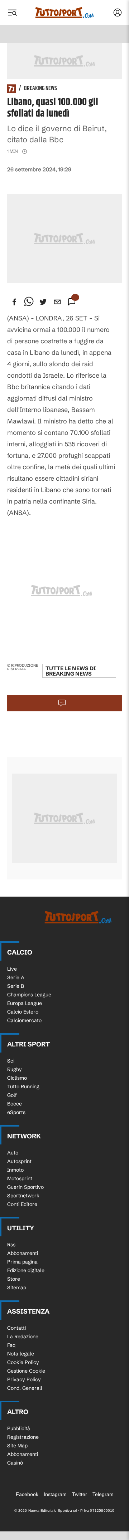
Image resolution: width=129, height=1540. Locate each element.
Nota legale (20, 1353)
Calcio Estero (22, 1012)
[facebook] (14, 302)
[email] (57, 302)
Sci (10, 1061)
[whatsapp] (29, 302)
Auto (12, 1152)
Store (13, 1279)
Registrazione (23, 1437)
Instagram (55, 1494)
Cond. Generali (24, 1388)
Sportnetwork (23, 1195)
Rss (11, 1244)
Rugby (14, 1069)
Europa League (24, 1003)
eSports (16, 1112)
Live (12, 969)
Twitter (79, 1494)
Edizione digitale (25, 1270)
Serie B (15, 986)
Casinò (15, 1463)
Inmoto (15, 1170)
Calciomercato (24, 1020)
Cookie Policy (23, 1362)
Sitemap (16, 1287)
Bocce (14, 1103)
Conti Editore (22, 1204)
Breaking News (40, 88)
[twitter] (43, 302)
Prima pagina (22, 1262)
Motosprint (19, 1178)
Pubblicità (18, 1428)
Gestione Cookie (26, 1371)
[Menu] (12, 13)
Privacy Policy (24, 1379)
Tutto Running (23, 1086)
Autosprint (19, 1161)
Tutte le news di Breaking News (71, 671)
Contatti (16, 1328)
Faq (11, 1345)
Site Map (17, 1445)
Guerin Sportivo (25, 1187)
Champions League (29, 994)
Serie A (15, 977)
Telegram (103, 1494)
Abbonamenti (22, 1253)
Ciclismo (17, 1078)
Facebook (27, 1494)
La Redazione (22, 1336)
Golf (12, 1095)
